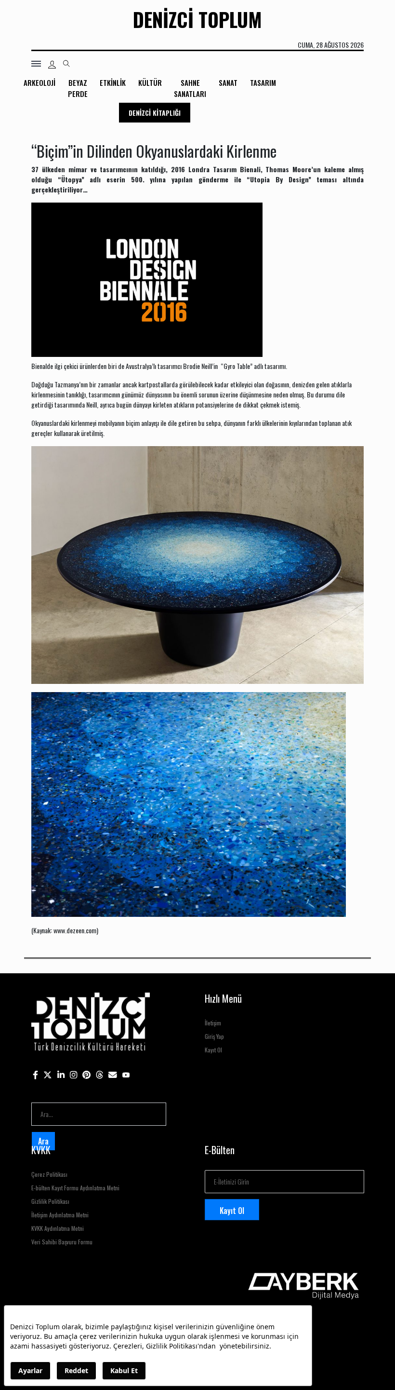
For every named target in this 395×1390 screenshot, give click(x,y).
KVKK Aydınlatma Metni (57, 1228)
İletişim (213, 1023)
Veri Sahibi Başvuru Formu (61, 1242)
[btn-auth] (52, 64)
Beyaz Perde (78, 88)
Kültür (150, 82)
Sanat (228, 82)
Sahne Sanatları (190, 88)
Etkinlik (113, 82)
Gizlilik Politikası (50, 1201)
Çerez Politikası (49, 1174)
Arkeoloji (39, 82)
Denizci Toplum (197, 19)
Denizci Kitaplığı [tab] (155, 113)
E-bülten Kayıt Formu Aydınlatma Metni (75, 1188)
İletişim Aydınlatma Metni (60, 1215)
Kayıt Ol (213, 1050)
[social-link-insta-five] (126, 1074)
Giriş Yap (214, 1036)
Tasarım (263, 82)
